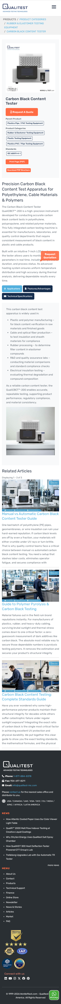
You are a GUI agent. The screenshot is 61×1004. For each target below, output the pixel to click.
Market (9, 916)
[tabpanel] (30, 384)
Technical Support (15, 888)
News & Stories (14, 907)
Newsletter (11, 902)
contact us (14, 792)
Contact (10, 878)
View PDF (17, 161)
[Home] (14, 8)
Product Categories (33, 19)
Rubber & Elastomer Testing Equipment (25, 133)
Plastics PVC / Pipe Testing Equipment (25, 144)
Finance (10, 892)
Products (10, 883)
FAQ (8, 921)
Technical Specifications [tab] (19, 296)
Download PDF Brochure (18, 170)
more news (53, 865)
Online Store (12, 897)
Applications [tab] (13, 288)
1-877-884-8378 (22, 776)
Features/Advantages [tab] (39, 288)
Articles (10, 911)
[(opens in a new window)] (7, 963)
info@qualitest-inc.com (25, 785)
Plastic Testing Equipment (19, 138)
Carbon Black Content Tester (26, 31)
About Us (10, 874)
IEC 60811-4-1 (13, 153)
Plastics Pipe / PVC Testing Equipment (25, 123)
